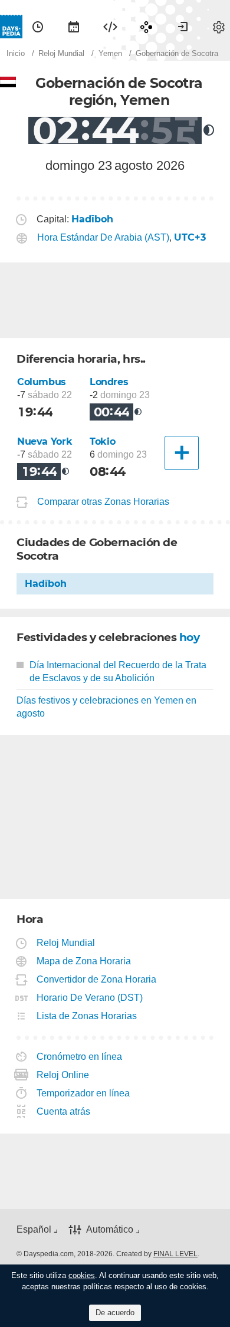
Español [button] (34, 1229)
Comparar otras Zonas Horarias (103, 502)
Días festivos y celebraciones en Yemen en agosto (106, 706)
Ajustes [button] (219, 26)
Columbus (41, 381)
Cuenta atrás (63, 1111)
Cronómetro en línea (79, 1057)
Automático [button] (109, 1229)
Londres (109, 381)
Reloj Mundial (66, 943)
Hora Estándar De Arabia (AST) (103, 237)
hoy (189, 637)
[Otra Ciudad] (182, 453)
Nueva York (44, 441)
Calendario (74, 26)
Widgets (110, 26)
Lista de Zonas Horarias (87, 1016)
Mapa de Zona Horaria (84, 961)
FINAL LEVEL (175, 1253)
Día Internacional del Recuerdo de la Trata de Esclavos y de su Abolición (117, 671)
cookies (81, 1275)
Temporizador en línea (83, 1093)
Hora (38, 26)
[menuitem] (38, 26)
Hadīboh (46, 583)
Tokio (102, 441)
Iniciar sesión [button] (183, 26)
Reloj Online (63, 1075)
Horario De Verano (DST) (90, 998)
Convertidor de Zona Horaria (96, 979)
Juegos (146, 26)
